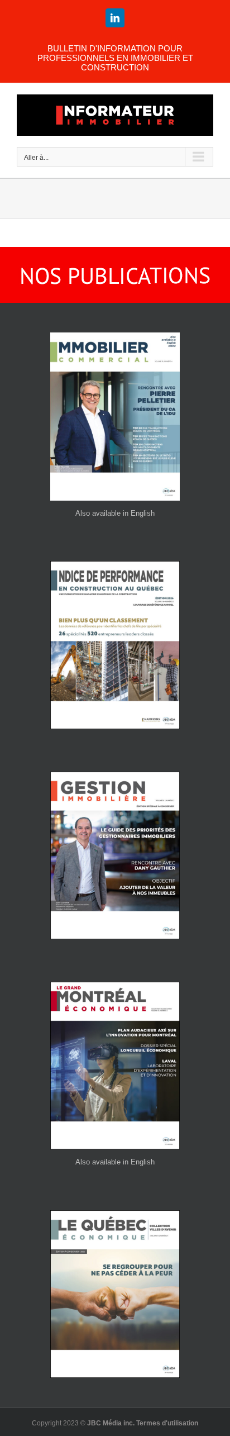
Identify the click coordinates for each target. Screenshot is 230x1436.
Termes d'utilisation (167, 1423)
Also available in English (115, 513)
